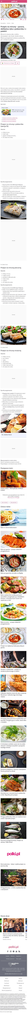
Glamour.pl (6, 981)
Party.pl (20, 978)
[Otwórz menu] (1, 1)
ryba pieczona (13, 502)
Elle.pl (6, 978)
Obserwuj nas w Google (9, 63)
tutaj (11, 1011)
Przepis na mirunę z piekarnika (10, 118)
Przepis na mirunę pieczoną (9, 119)
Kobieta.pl (20, 981)
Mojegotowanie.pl (6, 988)
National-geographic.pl (6, 990)
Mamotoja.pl (6, 985)
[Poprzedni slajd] (1, 925)
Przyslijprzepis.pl (20, 983)
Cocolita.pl (6, 983)
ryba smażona (5, 502)
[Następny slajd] (26, 925)
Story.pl (20, 990)
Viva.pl (20, 985)
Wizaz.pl (20, 988)
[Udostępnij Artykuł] (17, 63)
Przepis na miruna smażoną (9, 121)
